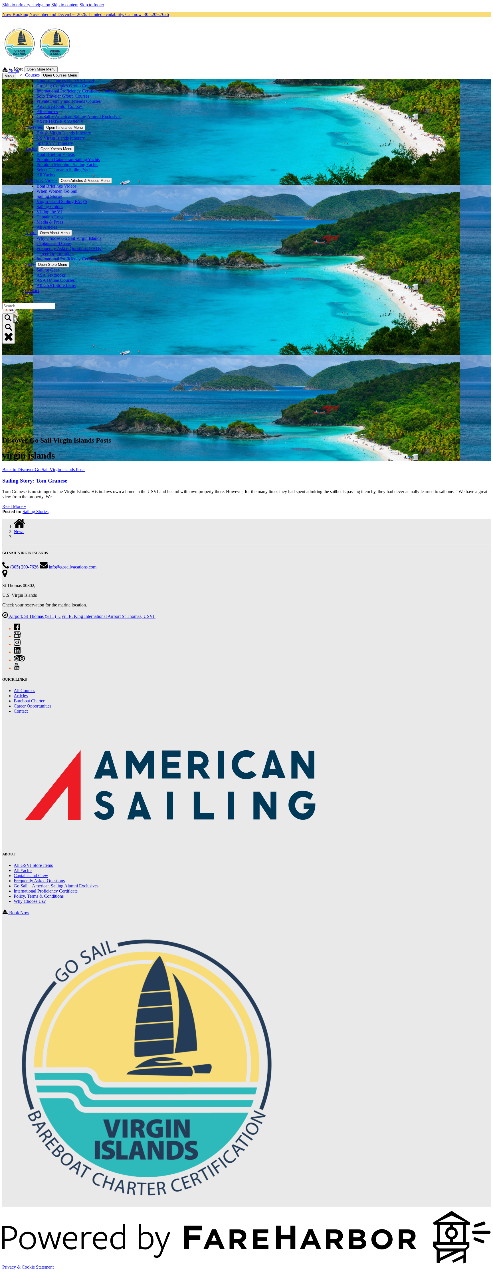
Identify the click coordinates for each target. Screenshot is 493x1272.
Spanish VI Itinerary (55, 143)
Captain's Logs (50, 216)
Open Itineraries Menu (64, 127)
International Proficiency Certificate (68, 258)
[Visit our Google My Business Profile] (17, 636)
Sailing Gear (48, 270)
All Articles (47, 227)
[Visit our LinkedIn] (17, 652)
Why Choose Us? (30, 901)
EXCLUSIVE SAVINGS (60, 121)
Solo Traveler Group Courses (63, 96)
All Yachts (46, 174)
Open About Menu (55, 233)
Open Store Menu (52, 264)
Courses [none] (32, 75)
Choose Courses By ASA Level (65, 80)
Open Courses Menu (60, 75)
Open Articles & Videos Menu (85, 180)
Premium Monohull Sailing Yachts (67, 164)
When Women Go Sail (57, 191)
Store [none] (30, 264)
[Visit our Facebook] (17, 628)
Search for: (12, 300)
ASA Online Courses (56, 280)
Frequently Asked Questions (39, 880)
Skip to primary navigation (26, 4)
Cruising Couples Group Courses (66, 85)
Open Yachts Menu (56, 149)
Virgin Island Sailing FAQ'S (62, 201)
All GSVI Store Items (56, 285)
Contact (32, 290)
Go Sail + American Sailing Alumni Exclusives (79, 116)
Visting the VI (49, 211)
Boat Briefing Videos (56, 154)
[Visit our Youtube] (16, 668)
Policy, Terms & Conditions (39, 896)
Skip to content (64, 4)
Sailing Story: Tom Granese (34, 481)
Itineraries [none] (34, 127)
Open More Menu (41, 69)
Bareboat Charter (29, 700)
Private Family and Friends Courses (69, 101)
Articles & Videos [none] (41, 180)
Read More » (14, 506)
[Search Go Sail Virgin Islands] (8, 318)
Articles (21, 695)
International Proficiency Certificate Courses (76, 91)
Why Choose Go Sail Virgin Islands (69, 238)
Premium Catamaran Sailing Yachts (68, 159)
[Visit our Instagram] (17, 644)
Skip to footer (92, 4)
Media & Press (50, 222)
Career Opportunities (55, 253)
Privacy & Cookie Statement (28, 1267)
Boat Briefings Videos (56, 186)
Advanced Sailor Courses (59, 106)
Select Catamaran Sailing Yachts (65, 169)
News (19, 531)
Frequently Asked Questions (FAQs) (69, 248)
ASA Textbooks (51, 275)
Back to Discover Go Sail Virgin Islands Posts (43, 469)
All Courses (47, 111)
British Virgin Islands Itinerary (64, 132)
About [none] (31, 232)
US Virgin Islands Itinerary (61, 138)
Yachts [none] (31, 148)
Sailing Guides (50, 206)
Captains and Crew (54, 243)
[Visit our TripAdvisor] (19, 660)
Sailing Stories (49, 196)
